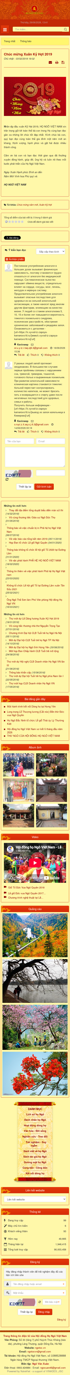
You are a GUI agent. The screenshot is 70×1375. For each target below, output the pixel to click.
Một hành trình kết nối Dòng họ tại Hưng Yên (31, 706)
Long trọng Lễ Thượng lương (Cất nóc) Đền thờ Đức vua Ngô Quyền (35, 713)
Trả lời (21, 355)
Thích (33, 355)
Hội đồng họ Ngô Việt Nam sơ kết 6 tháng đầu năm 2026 (35, 731)
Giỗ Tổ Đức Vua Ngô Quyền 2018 (26, 887)
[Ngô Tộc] (34, 9)
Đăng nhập (44, 1312)
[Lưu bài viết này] (63, 62)
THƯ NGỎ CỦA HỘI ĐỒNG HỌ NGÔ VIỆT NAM (33, 735)
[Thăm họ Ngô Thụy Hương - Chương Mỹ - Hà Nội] (51, 815)
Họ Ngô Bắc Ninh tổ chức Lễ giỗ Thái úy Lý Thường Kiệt (35, 722)
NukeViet (25, 1371)
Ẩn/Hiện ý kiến (16, 259)
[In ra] (57, 62)
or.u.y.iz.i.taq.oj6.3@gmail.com (31, 348)
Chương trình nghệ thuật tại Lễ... (25, 897)
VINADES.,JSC (54, 1371)
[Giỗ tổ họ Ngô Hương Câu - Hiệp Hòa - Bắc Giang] (18, 790)
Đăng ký (61, 1319)
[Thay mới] (40, 1302)
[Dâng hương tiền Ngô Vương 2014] (51, 764)
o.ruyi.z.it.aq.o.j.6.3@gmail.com (31, 424)
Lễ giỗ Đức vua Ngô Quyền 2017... (27, 893)
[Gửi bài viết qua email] (51, 62)
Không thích (51, 355)
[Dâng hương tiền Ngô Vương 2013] (18, 764)
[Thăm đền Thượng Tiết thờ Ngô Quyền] (18, 815)
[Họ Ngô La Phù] (51, 790)
